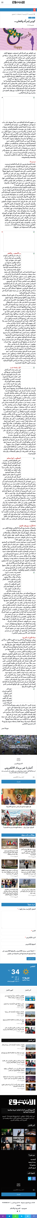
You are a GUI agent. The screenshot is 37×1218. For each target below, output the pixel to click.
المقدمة (33, 1159)
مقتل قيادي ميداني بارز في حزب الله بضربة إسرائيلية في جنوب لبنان (28, 891)
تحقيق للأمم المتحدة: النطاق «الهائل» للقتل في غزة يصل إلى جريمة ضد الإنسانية (28, 872)
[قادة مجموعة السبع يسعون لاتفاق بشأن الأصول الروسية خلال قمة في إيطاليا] (9, 844)
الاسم (33, 931)
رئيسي (30, 17)
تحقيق (13, 14)
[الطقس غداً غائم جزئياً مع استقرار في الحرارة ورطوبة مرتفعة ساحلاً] (30, 998)
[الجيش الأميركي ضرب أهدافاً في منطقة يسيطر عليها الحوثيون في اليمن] (31, 1071)
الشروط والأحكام (15, 1208)
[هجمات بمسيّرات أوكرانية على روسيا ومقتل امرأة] (30, 1014)
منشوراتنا (33, 1165)
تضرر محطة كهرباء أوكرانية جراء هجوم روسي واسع (14, 1004)
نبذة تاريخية (32, 1162)
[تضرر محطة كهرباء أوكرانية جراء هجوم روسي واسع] (30, 1006)
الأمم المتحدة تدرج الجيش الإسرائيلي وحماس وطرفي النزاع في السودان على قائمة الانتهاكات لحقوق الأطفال (10, 892)
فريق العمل (32, 1168)
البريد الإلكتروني (30, 937)
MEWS (18, 1205)
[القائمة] (2, 2)
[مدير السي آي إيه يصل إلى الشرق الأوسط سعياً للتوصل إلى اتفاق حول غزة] (6, 1147)
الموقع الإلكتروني (30, 944)
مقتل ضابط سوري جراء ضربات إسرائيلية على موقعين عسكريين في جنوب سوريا (13, 1077)
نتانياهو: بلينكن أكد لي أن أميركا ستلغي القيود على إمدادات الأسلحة (13, 1085)
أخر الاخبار (28, 990)
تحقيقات (18, 14)
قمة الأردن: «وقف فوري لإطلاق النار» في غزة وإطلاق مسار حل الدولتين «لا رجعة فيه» (10, 872)
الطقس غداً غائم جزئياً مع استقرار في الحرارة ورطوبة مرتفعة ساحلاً (14, 996)
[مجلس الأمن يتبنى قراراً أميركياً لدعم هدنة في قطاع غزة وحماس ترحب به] (30, 1132)
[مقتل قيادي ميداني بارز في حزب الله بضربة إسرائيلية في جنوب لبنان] (27, 883)
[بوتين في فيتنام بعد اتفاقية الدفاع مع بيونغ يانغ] (30, 1022)
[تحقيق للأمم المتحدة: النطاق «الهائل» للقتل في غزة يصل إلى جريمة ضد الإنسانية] (27, 864)
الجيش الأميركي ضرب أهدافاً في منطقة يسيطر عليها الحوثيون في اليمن (14, 1069)
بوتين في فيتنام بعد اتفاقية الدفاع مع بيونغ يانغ (19, 10)
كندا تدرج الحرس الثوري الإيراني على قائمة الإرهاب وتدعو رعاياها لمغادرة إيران (13, 1028)
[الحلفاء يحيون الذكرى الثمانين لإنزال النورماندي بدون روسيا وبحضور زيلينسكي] (18, 1140)
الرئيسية (31, 14)
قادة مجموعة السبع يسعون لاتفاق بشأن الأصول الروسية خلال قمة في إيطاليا (10, 852)
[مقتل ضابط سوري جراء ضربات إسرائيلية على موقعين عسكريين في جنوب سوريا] (31, 1079)
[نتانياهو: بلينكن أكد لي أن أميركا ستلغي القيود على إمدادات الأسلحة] (31, 1087)
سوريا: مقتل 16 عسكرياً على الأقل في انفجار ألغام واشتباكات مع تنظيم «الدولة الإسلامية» (28, 852)
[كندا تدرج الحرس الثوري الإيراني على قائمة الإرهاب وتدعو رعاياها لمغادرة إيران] (30, 1030)
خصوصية (24, 1208)
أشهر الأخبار (9, 990)
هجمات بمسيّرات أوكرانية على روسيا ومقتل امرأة (14, 1012)
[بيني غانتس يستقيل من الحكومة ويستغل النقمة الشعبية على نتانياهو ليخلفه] (30, 1140)
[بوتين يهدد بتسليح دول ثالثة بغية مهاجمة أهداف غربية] (6, 1140)
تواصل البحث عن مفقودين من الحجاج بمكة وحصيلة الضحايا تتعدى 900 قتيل (18, 746)
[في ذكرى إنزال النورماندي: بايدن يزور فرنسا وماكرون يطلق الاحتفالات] (18, 1147)
